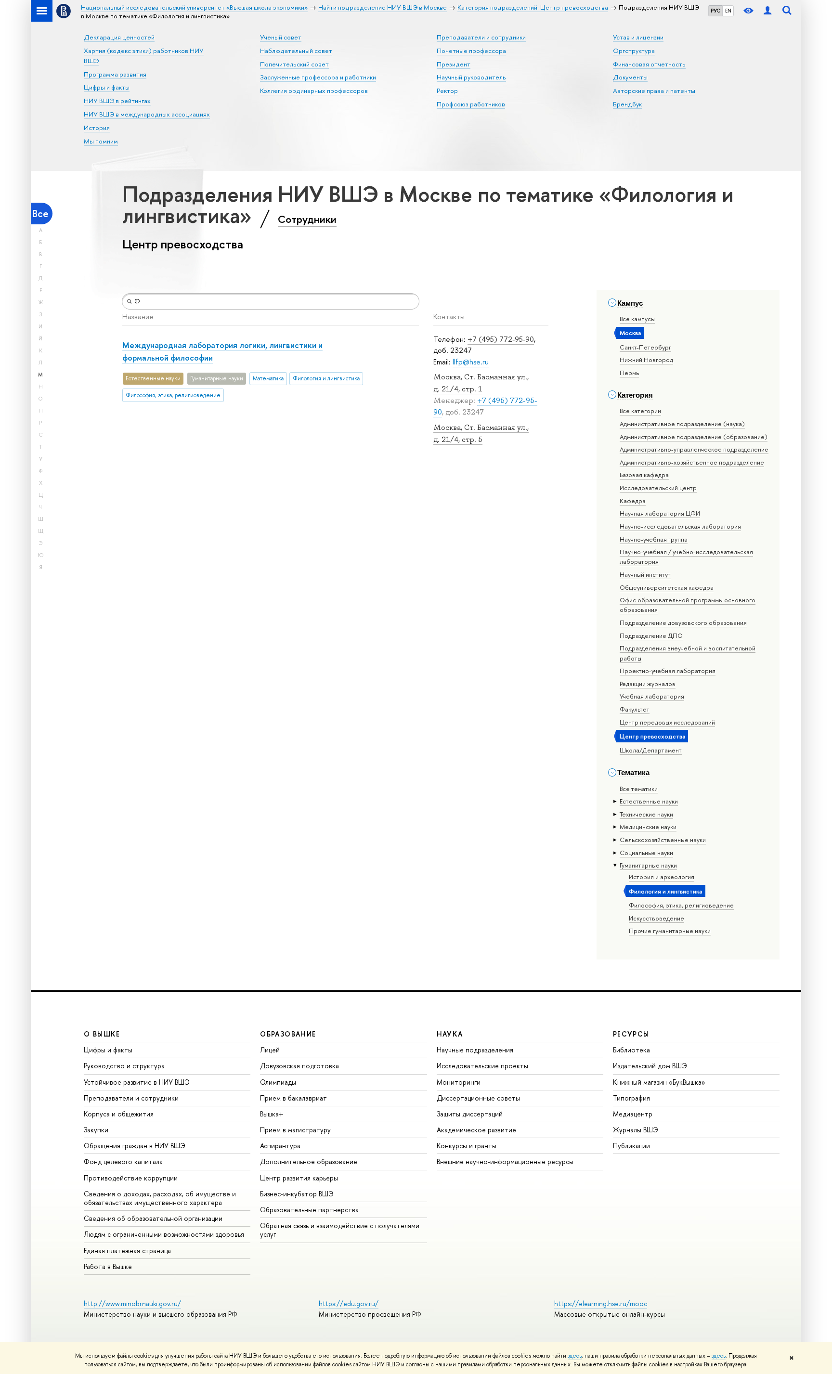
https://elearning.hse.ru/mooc (600, 1303)
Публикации (631, 1145)
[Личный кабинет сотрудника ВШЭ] (767, 11)
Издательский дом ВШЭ (650, 1065)
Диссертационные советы (478, 1097)
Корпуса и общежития (119, 1113)
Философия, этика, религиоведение (681, 905)
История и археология (661, 876)
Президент (453, 64)
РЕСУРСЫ (631, 1033)
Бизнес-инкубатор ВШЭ (297, 1193)
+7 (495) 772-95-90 (501, 339)
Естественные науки (649, 801)
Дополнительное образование (308, 1161)
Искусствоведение (656, 918)
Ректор (447, 90)
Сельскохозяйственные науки (663, 839)
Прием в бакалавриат (293, 1097)
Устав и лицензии (638, 37)
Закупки (96, 1129)
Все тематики (639, 788)
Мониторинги (459, 1082)
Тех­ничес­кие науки (646, 814)
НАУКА (450, 1033)
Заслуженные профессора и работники (318, 77)
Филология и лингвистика (665, 891)
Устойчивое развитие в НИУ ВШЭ (137, 1082)
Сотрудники (307, 219)
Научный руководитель (471, 77)
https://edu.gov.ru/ (348, 1303)
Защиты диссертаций (470, 1113)
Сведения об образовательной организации (153, 1218)
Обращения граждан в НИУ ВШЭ (134, 1145)
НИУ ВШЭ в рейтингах (117, 100)
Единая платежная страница (127, 1250)
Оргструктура (634, 50)
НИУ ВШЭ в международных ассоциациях (147, 114)
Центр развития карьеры (299, 1177)
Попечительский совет (294, 64)
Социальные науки (646, 852)
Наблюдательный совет (296, 50)
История (97, 127)
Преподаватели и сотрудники (481, 37)
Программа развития (115, 74)
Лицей (270, 1049)
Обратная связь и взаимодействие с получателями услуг (339, 1230)
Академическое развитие (476, 1129)
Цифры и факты (107, 87)
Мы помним (101, 141)
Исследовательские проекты (482, 1065)
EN (728, 10)
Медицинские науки (648, 826)
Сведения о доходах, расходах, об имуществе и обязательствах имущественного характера (160, 1198)
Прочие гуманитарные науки (670, 930)
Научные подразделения (475, 1049)
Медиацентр (632, 1113)
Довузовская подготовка (299, 1065)
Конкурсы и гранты (466, 1145)
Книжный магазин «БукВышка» (659, 1082)
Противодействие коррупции (131, 1177)
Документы (630, 77)
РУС (715, 10)
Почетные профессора (471, 50)
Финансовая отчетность (649, 64)
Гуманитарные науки (648, 865)
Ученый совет (280, 37)
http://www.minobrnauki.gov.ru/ (132, 1303)
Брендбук (627, 104)
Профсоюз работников (471, 104)
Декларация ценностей (119, 37)
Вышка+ (272, 1113)
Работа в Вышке (108, 1266)
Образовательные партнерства (309, 1209)
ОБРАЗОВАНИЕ (288, 1033)
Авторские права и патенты (654, 90)
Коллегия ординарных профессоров (314, 90)
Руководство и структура (124, 1065)
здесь (575, 1356)
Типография (631, 1097)
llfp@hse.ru (471, 362)
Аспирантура (280, 1145)
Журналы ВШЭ (635, 1129)
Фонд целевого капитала (123, 1161)
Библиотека (631, 1049)
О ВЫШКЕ (102, 1033)
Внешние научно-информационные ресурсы (505, 1161)
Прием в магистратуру (295, 1129)
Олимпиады (278, 1082)
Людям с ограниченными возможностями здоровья (164, 1234)
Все (40, 213)
